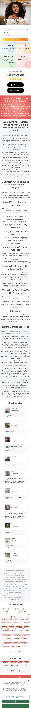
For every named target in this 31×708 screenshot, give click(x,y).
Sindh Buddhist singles (6, 573)
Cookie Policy (18, 692)
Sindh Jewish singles (20, 581)
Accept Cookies (15, 705)
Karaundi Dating (25, 622)
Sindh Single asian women (8, 588)
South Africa (22, 667)
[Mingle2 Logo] (3, 3)
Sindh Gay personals (10, 577)
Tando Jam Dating (25, 646)
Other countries (15, 670)
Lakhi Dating (11, 627)
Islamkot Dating (26, 614)
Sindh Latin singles (9, 582)
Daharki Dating (19, 608)
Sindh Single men (22, 595)
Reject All (15, 701)
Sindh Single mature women (10, 595)
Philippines (16, 667)
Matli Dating (26, 627)
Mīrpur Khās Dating (22, 632)
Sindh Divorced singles (19, 575)
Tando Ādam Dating (22, 648)
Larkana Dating (19, 627)
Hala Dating (23, 611)
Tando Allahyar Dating (16, 646)
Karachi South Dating (16, 622)
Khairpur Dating (15, 624)
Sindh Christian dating (24, 573)
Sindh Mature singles (16, 584)
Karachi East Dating (6, 622)
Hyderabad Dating (5, 614)
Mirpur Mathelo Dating (24, 630)
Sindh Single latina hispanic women (15, 593)
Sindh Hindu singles (20, 577)
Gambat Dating (8, 611)
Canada (20, 662)
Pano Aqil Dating (26, 635)
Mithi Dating (7, 632)
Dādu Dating (26, 608)
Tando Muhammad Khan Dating (11, 648)
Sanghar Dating (24, 638)
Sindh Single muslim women (10, 597)
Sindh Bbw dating (22, 571)
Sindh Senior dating (20, 586)
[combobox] (15, 29)
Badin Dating (4, 608)
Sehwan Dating (5, 640)
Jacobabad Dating (6, 616)
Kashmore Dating (6, 624)
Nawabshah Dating (17, 635)
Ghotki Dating (16, 611)
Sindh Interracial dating (10, 581)
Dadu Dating (11, 608)
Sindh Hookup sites (8, 579)
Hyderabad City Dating (16, 614)
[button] (26, 3)
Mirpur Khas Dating (13, 630)
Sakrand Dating (16, 638)
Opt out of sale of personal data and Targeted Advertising (15, 697)
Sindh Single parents (21, 597)
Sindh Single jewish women (15, 592)
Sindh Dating (16, 643)
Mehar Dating (5, 630)
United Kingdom (14, 662)
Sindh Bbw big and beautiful (10, 571)
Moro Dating (14, 632)
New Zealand (8, 667)
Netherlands (23, 665)
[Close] (28, 680)
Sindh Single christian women (21, 590)
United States (5, 662)
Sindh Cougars (9, 575)
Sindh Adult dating (10, 570)
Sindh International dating (20, 579)
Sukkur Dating (23, 643)
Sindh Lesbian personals (19, 582)
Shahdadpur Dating (25, 640)
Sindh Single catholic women (8, 590)
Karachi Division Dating (25, 619)
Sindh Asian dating (20, 570)
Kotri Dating (4, 627)
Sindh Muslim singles (10, 586)
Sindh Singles (21, 599)
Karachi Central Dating (14, 619)
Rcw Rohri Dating (7, 638)
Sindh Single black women (21, 588)
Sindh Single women (12, 599)
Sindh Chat (15, 573)
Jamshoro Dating (15, 616)
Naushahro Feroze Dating (6, 635)
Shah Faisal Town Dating (14, 640)
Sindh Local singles (7, 584)
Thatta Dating (11, 651)
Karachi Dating (4, 619)
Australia (26, 662)
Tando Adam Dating (5, 646)
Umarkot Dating (19, 651)
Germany (7, 665)
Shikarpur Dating (8, 643)
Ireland (17, 665)
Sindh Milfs (25, 584)
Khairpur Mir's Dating (24, 624)
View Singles (15, 39)
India (12, 665)
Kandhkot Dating (24, 616)
